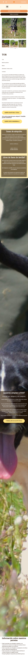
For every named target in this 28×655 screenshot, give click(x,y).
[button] (7, 6)
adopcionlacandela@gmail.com (14, 414)
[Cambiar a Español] (14, 2)
